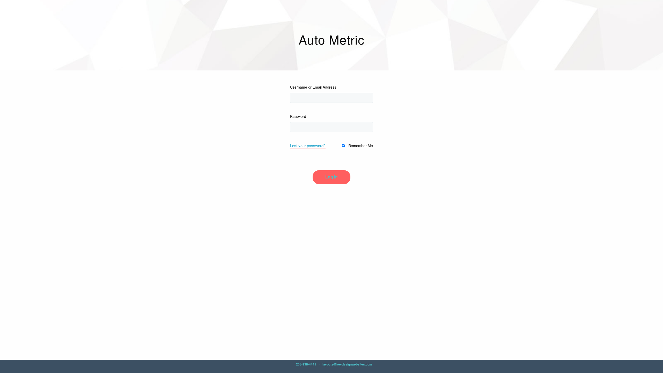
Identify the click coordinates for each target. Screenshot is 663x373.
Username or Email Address (313, 87)
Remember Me (360, 145)
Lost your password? (308, 145)
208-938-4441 (306, 364)
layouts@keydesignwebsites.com (347, 364)
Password (298, 116)
